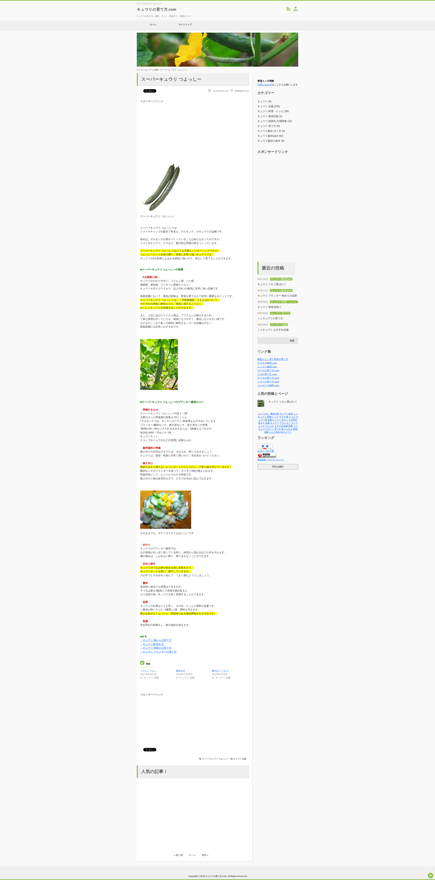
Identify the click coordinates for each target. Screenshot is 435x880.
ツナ (276, 417)
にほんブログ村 (265, 450)
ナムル (292, 417)
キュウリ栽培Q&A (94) (270, 135)
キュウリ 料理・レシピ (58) (273, 111)
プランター (285, 423)
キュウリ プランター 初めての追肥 (277, 295)
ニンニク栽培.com (267, 366)
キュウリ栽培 (286, 414)
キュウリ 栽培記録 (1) (269, 116)
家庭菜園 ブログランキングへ (270, 460)
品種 (267, 423)
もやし (266, 414)
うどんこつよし (148, 670)
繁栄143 (180, 670)
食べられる (286, 429)
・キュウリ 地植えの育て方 (155, 647)
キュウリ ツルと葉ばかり (271, 284)
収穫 (290, 426)
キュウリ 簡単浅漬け (269, 307)
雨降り (270, 417)
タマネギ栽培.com (267, 363)
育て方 (277, 429)
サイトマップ (185, 24)
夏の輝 (179, 855)
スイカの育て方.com (268, 378)
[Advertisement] (194, 127)
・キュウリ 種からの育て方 (155, 640)
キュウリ (274, 423)
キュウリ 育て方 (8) (268, 126)
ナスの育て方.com (267, 374)
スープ (294, 423)
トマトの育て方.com (268, 381)
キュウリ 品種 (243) (268, 106)
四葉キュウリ (274, 420)
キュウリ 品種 (151, 70)
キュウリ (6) (264, 101)
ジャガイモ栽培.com (268, 385)
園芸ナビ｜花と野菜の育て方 (272, 359)
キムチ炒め (274, 432)
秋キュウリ (286, 432)
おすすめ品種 (281, 426)
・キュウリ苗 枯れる (152, 644)
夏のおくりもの (220, 670)
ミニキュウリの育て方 (270, 318)
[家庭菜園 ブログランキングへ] (266, 457)
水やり (284, 420)
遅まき (261, 423)
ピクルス (269, 426)
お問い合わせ (264, 84)
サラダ (282, 417)
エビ (260, 414)
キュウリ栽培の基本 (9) (270, 140)
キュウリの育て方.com (156, 9)
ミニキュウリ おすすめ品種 (273, 329)
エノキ (261, 426)
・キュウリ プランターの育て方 (158, 651)
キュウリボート (266, 429)
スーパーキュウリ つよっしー (215, 759)
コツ (295, 426)
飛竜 (204, 855)
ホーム (153, 24)
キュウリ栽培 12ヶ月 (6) (271, 130)
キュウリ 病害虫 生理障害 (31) (274, 121)
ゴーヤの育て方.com (268, 370)
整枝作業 (274, 414)
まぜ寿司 (293, 420)
